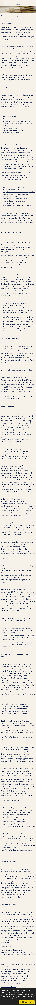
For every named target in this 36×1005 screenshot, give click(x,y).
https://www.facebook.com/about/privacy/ (16, 850)
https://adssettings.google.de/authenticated (19, 635)
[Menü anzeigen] (2, 3)
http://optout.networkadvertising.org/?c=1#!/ (19, 192)
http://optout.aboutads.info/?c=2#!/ (16, 199)
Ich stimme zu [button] (26, 1002)
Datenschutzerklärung (9, 987)
